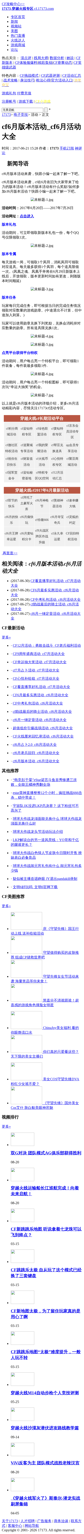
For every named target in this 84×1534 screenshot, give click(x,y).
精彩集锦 (45, 62)
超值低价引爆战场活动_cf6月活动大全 (43, 728)
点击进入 (27, 216)
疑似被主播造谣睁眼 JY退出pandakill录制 (45, 879)
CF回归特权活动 (72, 536)
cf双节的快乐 (11, 503)
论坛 (14, 50)
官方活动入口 (62, 80)
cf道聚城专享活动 (26, 448)
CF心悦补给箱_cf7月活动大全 (36, 678)
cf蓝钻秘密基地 (27, 475)
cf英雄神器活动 (57, 503)
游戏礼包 (9, 93)
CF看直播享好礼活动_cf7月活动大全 (41, 687)
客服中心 (15, 1526)
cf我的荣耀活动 (42, 448)
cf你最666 (42, 520)
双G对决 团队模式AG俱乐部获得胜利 (46, 1153)
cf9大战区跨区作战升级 (42, 536)
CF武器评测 (50, 75)
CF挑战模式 (29, 75)
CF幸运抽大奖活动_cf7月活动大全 (40, 662)
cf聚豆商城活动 (72, 461)
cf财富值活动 (27, 461)
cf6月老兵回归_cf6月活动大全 (36, 753)
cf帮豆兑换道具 (57, 448)
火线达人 (18, 40)
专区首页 (18, 17)
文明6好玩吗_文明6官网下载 (35, 887)
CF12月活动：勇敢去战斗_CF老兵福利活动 (47, 645)
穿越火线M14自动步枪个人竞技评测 (45, 1393)
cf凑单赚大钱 (72, 503)
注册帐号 (9, 101)
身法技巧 (27, 80)
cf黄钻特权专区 (57, 431)
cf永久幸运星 (57, 536)
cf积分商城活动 (11, 431)
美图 (14, 31)
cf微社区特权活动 (11, 448)
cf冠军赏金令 (11, 475)
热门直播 (18, 35)
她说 (70, 58)
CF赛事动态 (62, 62)
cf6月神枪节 (42, 503)
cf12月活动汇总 (57, 475)
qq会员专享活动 (72, 448)
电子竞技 (21, 114)
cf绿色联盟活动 (42, 431)
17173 (6, 114)
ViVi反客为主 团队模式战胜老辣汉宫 (45, 1463)
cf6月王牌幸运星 (11, 536)
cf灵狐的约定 (72, 519)
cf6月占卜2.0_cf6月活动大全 (35, 744)
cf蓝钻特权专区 (27, 431)
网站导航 (32, 1526)
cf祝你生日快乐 (11, 461)
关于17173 (10, 1521)
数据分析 (57, 58)
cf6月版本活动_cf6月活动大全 (36, 761)
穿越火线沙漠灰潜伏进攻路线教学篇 (45, 1428)
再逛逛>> (10, 553)
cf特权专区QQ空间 (42, 475)
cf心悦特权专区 (57, 461)
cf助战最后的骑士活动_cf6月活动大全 (42, 711)
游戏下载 (26, 101)
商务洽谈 (61, 1521)
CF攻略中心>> (13, 4)
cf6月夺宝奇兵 (57, 519)
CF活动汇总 (71, 75)
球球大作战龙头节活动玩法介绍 (38, 832)
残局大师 (41, 58)
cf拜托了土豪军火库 (26, 503)
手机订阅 (67, 148)
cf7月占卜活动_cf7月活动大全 (36, 670)
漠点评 (26, 58)
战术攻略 (10, 80)
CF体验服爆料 (26, 62)
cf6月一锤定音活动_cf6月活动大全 (40, 720)
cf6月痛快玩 (26, 519)
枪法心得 (43, 80)
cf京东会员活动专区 (72, 431)
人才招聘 (27, 1521)
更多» (6, 637)
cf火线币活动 (42, 461)
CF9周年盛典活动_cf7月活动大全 (39, 654)
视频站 (16, 26)
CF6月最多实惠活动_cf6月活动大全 (40, 695)
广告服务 (44, 1521)
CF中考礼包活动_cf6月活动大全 (55, 599)
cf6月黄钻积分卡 (26, 536)
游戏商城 (18, 45)
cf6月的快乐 (11, 519)
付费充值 (24, 93)
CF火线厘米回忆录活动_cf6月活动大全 (43, 736)
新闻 (14, 21)
